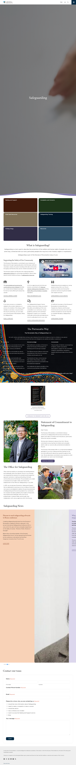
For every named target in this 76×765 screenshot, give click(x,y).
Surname (41, 684)
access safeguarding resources (36, 320)
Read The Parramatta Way (34, 295)
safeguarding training (9, 273)
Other (9, 715)
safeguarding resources (28, 275)
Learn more (6, 549)
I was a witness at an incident (16, 710)
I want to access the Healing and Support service (21, 713)
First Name (8, 684)
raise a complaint (8, 318)
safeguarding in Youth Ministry (59, 295)
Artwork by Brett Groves (38, 407)
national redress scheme (10, 295)
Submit (10, 738)
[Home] (22, 2)
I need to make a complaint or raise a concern (21, 706)
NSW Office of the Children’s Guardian (37, 290)
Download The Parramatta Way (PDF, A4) (38, 415)
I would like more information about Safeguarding (22, 704)
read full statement (47, 460)
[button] (4, 664)
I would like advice (13, 708)
